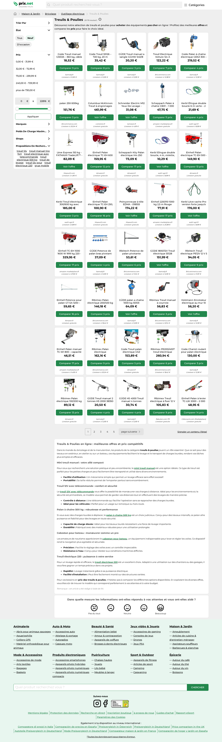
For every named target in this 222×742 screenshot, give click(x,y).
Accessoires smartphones (70, 660)
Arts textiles (23, 664)
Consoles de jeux (143, 635)
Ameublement (181, 631)
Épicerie (175, 655)
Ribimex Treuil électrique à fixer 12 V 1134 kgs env (162, 400)
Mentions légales (38, 712)
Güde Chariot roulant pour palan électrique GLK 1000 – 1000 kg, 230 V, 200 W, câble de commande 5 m (194, 350)
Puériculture (100, 655)
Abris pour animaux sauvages (33, 631)
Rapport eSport (185, 712)
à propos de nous (144, 712)
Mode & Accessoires (27, 655)
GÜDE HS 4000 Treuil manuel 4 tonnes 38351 (131, 400)
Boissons (177, 672)
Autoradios (61, 639)
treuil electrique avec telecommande (34, 155)
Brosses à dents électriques (110, 643)
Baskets (21, 672)
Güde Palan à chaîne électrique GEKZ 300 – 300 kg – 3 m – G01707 (194, 55)
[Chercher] (48, 5)
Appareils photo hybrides (70, 664)
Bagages (21, 668)
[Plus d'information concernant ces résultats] (99, 19)
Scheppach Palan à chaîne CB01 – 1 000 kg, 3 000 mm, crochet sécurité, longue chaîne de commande (163, 104)
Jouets (98, 664)
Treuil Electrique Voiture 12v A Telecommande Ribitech (162, 55)
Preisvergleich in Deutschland (152, 726)
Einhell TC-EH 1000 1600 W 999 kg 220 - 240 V (69, 252)
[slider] (17, 108)
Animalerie (21, 626)
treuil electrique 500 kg (31, 158)
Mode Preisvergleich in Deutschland (85, 730)
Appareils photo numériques (72, 668)
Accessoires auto (65, 631)
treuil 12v (22, 151)
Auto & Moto (61, 626)
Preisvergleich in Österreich (115, 726)
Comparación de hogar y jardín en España (183, 730)
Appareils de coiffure (106, 639)
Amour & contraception (108, 635)
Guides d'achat (165, 712)
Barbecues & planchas (185, 647)
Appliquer (33, 116)
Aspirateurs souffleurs (185, 643)
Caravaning (140, 672)
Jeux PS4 (138, 643)
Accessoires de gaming (147, 631)
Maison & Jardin (31, 13)
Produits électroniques (68, 655)
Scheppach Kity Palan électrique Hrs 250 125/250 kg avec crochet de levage (131, 154)
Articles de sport (143, 664)
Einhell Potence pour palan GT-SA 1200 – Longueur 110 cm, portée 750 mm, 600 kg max (69, 301)
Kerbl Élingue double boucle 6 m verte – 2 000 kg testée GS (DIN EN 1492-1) (194, 104)
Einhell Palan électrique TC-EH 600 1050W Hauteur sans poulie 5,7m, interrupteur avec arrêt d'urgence (100, 154)
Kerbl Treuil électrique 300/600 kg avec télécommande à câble (69, 203)
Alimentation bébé (105, 631)
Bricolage (50, 13)
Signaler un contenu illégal (192, 431)
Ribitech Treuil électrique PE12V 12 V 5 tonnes (194, 252)
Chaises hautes (103, 660)
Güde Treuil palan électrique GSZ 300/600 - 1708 (131, 350)
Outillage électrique (73, 13)
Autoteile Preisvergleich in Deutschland (38, 730)
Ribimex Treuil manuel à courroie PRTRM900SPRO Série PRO (162, 301)
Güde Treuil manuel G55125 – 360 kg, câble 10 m (69, 55)
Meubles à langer (104, 672)
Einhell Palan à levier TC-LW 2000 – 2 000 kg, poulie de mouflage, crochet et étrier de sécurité (194, 400)
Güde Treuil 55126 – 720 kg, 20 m (100, 55)
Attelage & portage (66, 635)
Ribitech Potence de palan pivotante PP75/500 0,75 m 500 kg (131, 252)
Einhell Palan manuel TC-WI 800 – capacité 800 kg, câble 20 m (69, 350)
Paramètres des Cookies (111, 717)
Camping (138, 668)
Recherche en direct (93, 712)
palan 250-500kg (69, 103)
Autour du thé (180, 664)
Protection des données (64, 712)
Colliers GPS (23, 639)
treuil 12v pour (34, 162)
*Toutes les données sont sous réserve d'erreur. (111, 736)
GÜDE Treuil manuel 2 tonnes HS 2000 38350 (100, 400)
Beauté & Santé (102, 626)
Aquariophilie (24, 635)
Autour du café (181, 660)
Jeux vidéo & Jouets (145, 626)
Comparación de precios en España (76, 726)
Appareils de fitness (145, 660)
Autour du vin (180, 668)
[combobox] (116, 5)
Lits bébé (99, 668)
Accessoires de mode (28, 660)
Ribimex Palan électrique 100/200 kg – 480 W (69, 400)
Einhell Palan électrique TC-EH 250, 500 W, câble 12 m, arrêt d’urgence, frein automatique (100, 203)
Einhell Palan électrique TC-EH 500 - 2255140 (194, 154)
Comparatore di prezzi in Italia (35, 726)
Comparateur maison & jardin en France (132, 730)
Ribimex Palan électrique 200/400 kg (100, 301)
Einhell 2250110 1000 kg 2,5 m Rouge (162, 203)
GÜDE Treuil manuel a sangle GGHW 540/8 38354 (131, 55)
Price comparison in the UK (188, 726)
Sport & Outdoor (142, 655)
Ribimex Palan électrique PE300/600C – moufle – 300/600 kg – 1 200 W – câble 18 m (100, 350)
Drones (137, 639)
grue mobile (42, 165)
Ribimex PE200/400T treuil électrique (163, 350)
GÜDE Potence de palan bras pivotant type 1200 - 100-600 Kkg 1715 (100, 252)
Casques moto (63, 643)
